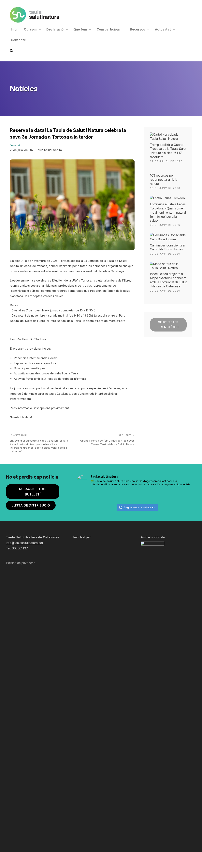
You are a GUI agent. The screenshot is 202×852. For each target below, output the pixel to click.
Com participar (108, 29)
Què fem (80, 29)
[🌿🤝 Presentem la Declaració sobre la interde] (167, 496)
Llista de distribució (30, 505)
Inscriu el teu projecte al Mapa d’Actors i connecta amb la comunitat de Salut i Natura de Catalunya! (168, 280)
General (15, 145)
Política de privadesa (20, 563)
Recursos (137, 29)
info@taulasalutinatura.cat (24, 543)
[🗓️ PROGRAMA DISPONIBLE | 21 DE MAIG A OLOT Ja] (86, 496)
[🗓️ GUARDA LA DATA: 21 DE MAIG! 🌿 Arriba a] (106, 496)
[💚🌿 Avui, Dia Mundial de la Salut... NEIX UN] (187, 496)
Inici (14, 29)
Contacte (18, 40)
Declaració (55, 29)
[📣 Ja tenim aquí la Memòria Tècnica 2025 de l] (127, 496)
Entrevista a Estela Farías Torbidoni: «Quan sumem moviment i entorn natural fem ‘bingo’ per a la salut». (168, 212)
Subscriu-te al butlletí (32, 491)
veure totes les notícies (168, 324)
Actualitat (163, 29)
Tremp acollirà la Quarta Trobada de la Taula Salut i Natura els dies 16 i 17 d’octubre (168, 151)
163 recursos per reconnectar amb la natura (163, 179)
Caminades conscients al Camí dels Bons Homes (167, 247)
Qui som (30, 29)
